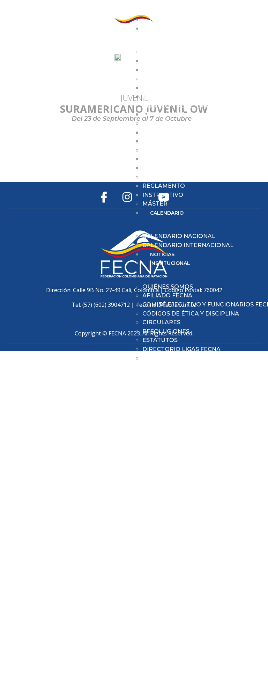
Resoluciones (165, 331)
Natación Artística (174, 123)
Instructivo (162, 69)
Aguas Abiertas (168, 52)
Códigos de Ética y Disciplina (190, 313)
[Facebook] (103, 197)
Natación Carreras (175, 150)
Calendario (167, 213)
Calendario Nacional (178, 236)
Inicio (158, 19)
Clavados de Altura (176, 105)
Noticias (162, 254)
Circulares (161, 322)
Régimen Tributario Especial (190, 358)
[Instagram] (127, 197)
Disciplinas (166, 28)
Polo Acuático (167, 177)
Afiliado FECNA (167, 295)
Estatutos (160, 340)
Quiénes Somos (167, 286)
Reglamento (163, 61)
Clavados (158, 78)
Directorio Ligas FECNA (181, 349)
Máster (155, 203)
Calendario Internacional (187, 245)
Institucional (170, 263)
